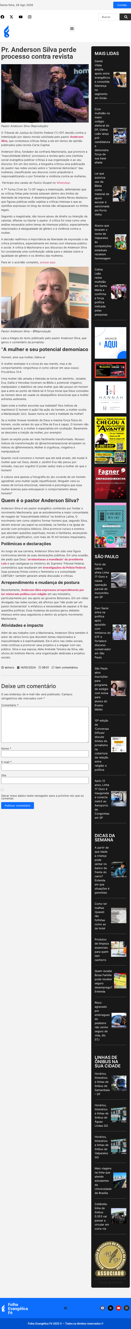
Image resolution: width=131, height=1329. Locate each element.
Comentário (10, 705)
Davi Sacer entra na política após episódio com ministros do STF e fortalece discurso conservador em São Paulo (103, 632)
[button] (72, 28)
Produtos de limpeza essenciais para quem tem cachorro (102, 950)
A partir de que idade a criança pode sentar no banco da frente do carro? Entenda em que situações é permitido (102, 870)
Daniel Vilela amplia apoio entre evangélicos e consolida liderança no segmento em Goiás (102, 79)
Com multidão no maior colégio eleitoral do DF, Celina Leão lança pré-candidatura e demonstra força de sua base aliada (102, 135)
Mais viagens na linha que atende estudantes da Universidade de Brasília (103, 1181)
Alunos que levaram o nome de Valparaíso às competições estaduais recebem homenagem (103, 242)
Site (3, 775)
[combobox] (109, 16)
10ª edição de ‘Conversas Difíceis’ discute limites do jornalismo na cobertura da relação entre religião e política (102, 745)
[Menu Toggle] (65, 1308)
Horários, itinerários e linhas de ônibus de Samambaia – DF (102, 1084)
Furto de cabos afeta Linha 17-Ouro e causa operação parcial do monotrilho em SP (102, 581)
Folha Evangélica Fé (18, 1308)
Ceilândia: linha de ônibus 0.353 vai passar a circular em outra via (102, 1216)
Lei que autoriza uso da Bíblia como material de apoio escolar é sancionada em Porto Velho (102, 194)
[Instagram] (126, 1308)
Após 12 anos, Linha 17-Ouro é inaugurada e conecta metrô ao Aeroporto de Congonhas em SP (102, 799)
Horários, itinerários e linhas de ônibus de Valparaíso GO (101, 1147)
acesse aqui (47, 262)
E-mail (6, 762)
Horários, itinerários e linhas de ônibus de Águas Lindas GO (101, 1115)
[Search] (125, 16)
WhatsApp (63, 182)
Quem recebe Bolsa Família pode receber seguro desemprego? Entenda (103, 981)
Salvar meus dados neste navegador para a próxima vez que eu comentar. (42, 797)
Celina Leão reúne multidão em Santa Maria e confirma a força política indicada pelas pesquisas (101, 292)
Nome (6, 748)
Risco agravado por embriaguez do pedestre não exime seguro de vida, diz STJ (102, 1021)
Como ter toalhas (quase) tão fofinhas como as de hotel (101, 916)
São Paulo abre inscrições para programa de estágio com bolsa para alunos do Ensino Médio (101, 689)
